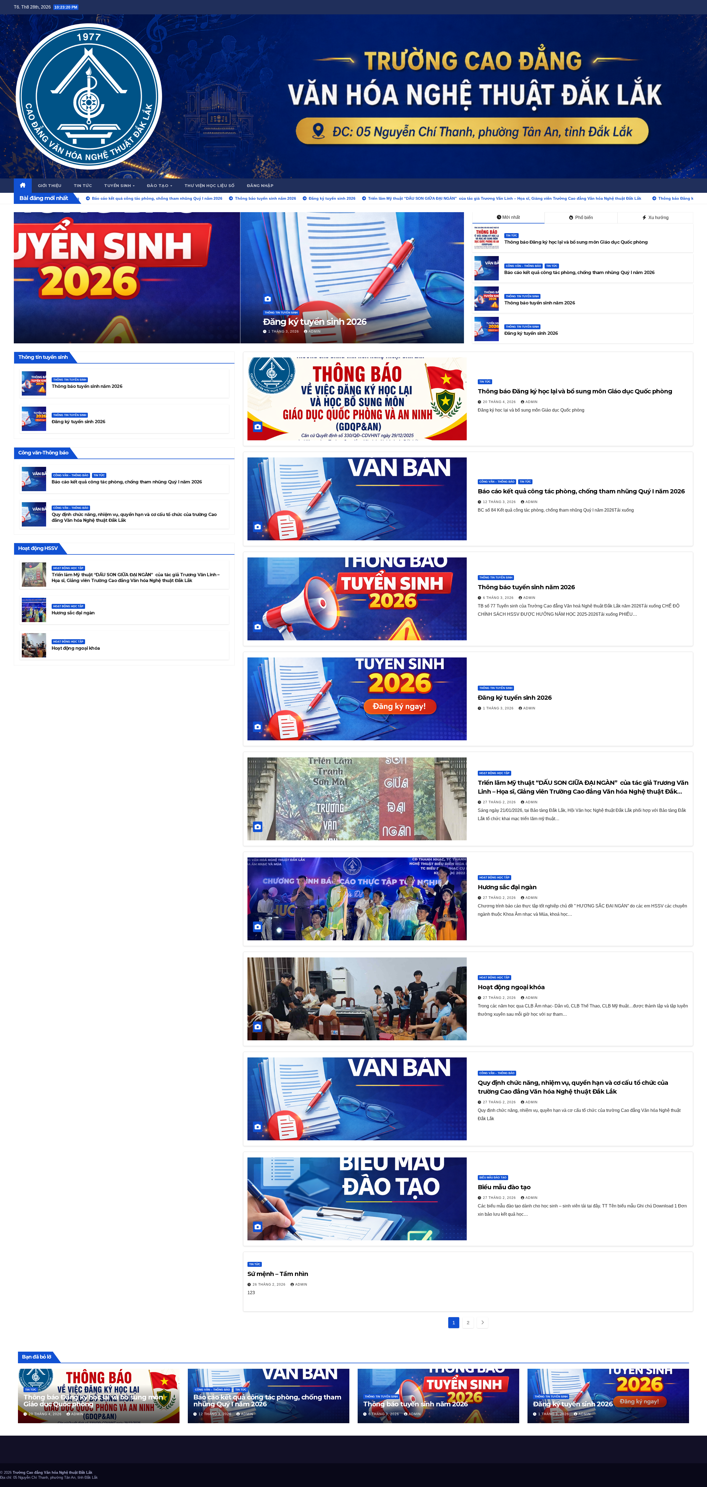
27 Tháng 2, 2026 (500, 802)
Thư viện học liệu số (209, 185)
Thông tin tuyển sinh (522, 296)
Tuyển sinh (118, 185)
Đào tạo (158, 185)
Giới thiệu (50, 185)
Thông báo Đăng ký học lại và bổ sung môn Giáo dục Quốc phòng (173, 321)
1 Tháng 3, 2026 (499, 708)
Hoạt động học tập (68, 568)
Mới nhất (511, 217)
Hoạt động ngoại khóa (76, 648)
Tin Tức (43, 312)
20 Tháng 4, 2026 (59, 331)
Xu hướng (658, 217)
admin (90, 331)
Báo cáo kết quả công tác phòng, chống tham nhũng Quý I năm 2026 (579, 272)
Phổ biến (583, 217)
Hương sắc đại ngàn (73, 612)
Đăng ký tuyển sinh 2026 (531, 333)
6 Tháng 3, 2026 (499, 598)
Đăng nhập (260, 185)
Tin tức (83, 185)
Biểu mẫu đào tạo (492, 1177)
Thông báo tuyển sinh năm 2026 (539, 303)
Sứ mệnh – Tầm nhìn (277, 1274)
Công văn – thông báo (523, 265)
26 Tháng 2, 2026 (270, 1284)
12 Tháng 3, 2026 (500, 502)
